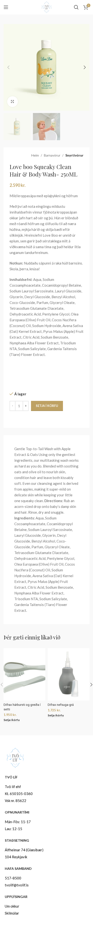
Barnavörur (52, 155)
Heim (35, 155)
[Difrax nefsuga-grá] (68, 674)
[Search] (76, 7)
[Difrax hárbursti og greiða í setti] (24, 674)
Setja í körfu (47, 406)
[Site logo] (46, 7)
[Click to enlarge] (12, 101)
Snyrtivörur (74, 155)
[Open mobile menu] (6, 7)
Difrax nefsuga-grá (61, 705)
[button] (8, 67)
